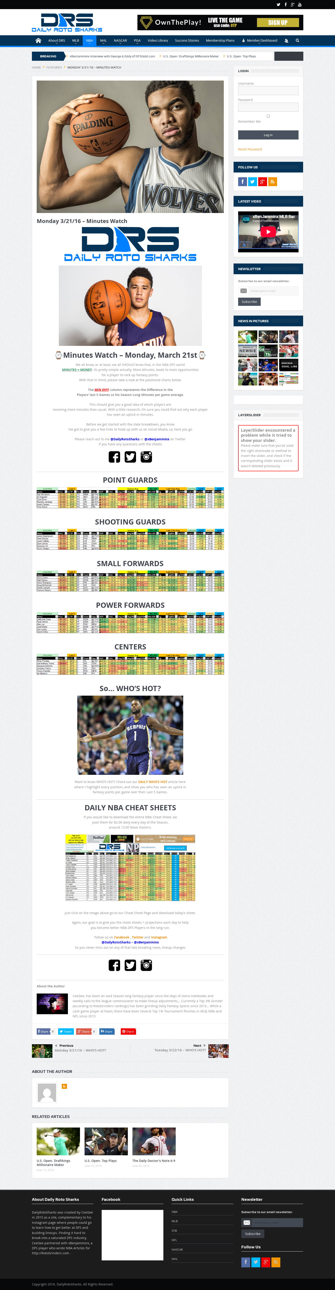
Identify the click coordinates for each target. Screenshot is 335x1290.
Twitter (137, 937)
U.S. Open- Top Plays (241, 56)
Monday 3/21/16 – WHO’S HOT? (80, 1050)
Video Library (158, 40)
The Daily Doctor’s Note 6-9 (153, 1160)
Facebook (121, 937)
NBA (89, 40)
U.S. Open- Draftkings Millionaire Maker (191, 56)
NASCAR (120, 40)
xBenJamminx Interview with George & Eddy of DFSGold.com (112, 56)
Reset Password (250, 149)
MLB (75, 40)
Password (245, 100)
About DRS (56, 40)
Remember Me (249, 121)
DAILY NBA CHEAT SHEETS (130, 808)
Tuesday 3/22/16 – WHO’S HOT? (180, 1050)
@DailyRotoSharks (125, 439)
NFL (174, 1240)
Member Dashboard (262, 40)
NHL (103, 40)
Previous (66, 1046)
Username (246, 83)
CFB (174, 1231)
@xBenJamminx (156, 439)
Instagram (159, 937)
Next (197, 1046)
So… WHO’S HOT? (130, 688)
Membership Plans (220, 40)
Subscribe (249, 301)
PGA (137, 40)
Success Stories (187, 40)
